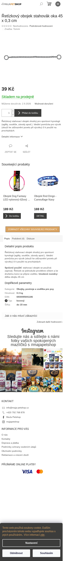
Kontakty (6, 439)
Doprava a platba (10, 443)
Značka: (12, 29)
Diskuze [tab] (31, 238)
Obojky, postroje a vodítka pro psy (35, 289)
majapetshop (12, 421)
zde (42, 534)
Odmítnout (16, 553)
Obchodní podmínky (12, 451)
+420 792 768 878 (15, 412)
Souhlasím (46, 553)
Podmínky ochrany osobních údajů (19, 447)
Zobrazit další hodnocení (49, 322)
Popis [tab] (7, 238)
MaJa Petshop (13, 417)
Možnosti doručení (44, 103)
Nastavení (31, 543)
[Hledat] (41, 4)
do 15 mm (22, 304)
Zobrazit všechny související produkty (32, 229)
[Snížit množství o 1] (12, 115)
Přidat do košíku (30, 113)
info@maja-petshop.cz (17, 407)
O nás (5, 434)
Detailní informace (11, 136)
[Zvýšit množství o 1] (12, 111)
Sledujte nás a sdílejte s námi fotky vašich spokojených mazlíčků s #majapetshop (33, 341)
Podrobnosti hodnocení (41, 26)
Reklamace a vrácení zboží (15, 455)
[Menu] (58, 4)
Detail (40, 216)
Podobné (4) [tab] (18, 238)
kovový (20, 300)
